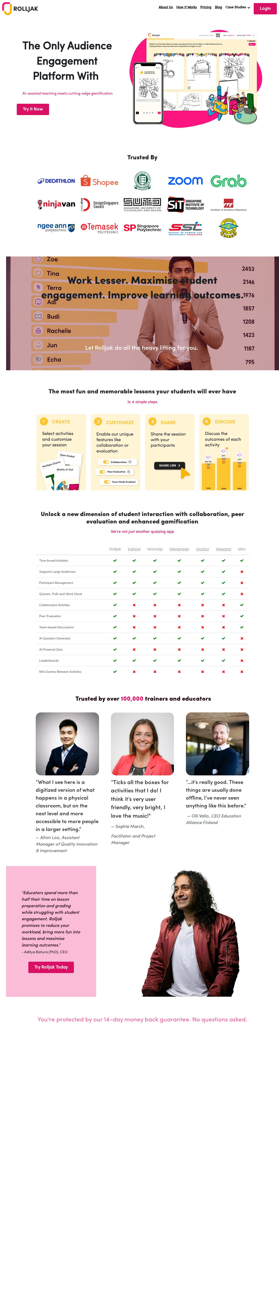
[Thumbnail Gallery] (185, 181)
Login (265, 9)
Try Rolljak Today (51, 967)
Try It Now (33, 109)
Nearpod (223, 549)
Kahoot (134, 549)
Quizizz (202, 549)
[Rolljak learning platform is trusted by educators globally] (142, 181)
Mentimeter (179, 549)
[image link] (20, 8)
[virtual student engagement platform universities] (56, 181)
